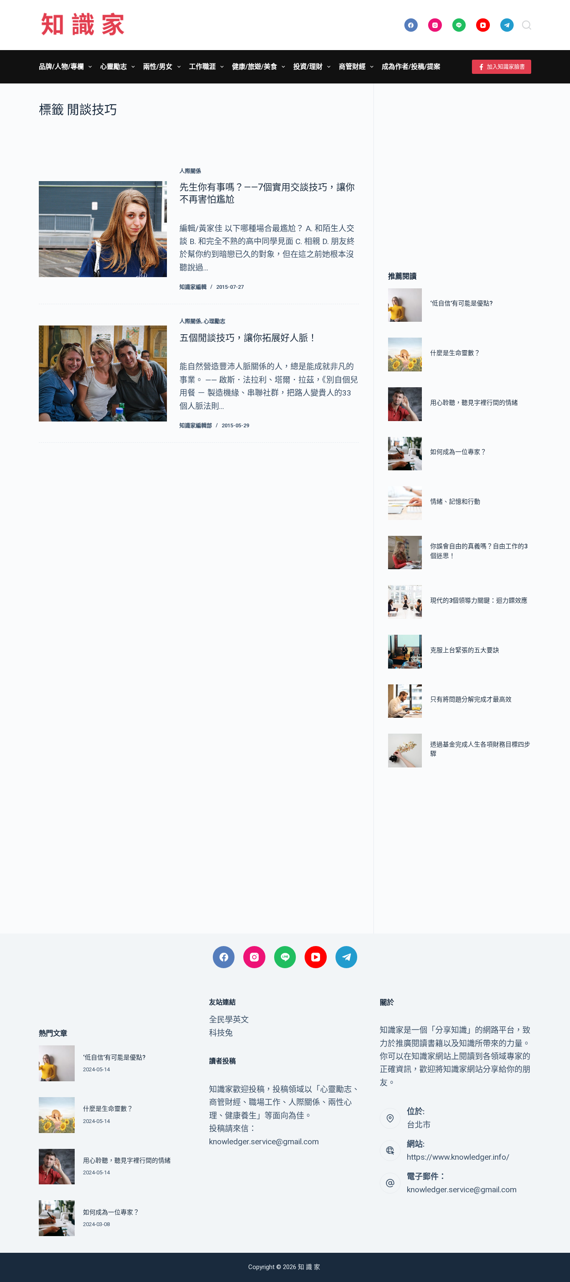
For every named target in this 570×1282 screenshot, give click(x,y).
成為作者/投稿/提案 (411, 67)
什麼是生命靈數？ (455, 353)
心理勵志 (214, 321)
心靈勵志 (113, 67)
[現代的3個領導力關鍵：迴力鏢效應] (405, 602)
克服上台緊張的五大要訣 (464, 650)
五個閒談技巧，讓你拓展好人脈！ (248, 338)
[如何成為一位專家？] (405, 454)
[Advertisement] (459, 164)
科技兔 (221, 1033)
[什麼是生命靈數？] (405, 354)
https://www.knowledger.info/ (458, 1157)
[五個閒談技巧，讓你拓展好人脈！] (103, 373)
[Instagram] (435, 25)
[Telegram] (507, 25)
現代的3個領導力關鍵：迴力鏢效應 (478, 600)
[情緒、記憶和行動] (405, 503)
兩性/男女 (157, 67)
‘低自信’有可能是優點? (461, 303)
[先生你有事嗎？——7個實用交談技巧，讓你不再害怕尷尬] (103, 229)
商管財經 (352, 67)
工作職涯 (202, 67)
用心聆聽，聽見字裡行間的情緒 (474, 402)
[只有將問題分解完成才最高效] (405, 701)
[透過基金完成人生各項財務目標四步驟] (405, 750)
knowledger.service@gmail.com (462, 1189)
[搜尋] (526, 25)
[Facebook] (411, 25)
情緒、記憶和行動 (455, 501)
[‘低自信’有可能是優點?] (405, 305)
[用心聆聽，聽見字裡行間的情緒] (405, 404)
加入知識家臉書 (506, 66)
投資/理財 (308, 67)
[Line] (459, 25)
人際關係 (190, 171)
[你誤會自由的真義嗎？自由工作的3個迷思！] (405, 553)
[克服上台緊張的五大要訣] (405, 652)
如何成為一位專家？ (458, 452)
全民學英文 (229, 1020)
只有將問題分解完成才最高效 (471, 699)
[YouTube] (483, 25)
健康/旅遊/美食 (254, 67)
